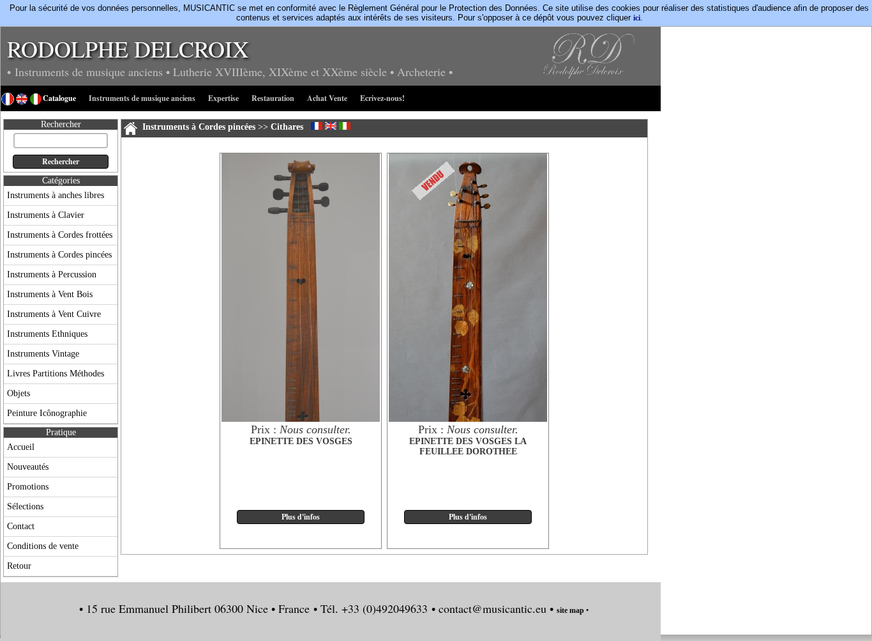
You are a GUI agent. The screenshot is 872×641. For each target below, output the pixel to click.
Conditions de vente (43, 546)
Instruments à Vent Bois (50, 294)
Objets (18, 393)
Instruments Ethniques (47, 334)
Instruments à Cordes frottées (59, 235)
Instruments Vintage (43, 354)
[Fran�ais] (316, 126)
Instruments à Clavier (45, 215)
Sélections (25, 506)
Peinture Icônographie (47, 413)
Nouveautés (28, 467)
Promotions (28, 486)
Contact (20, 526)
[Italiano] (344, 126)
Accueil (20, 447)
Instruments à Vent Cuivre (54, 314)
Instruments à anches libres (55, 195)
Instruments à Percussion (51, 274)
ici (636, 17)
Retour (19, 566)
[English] (330, 126)
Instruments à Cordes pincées (59, 254)
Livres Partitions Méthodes (55, 373)
